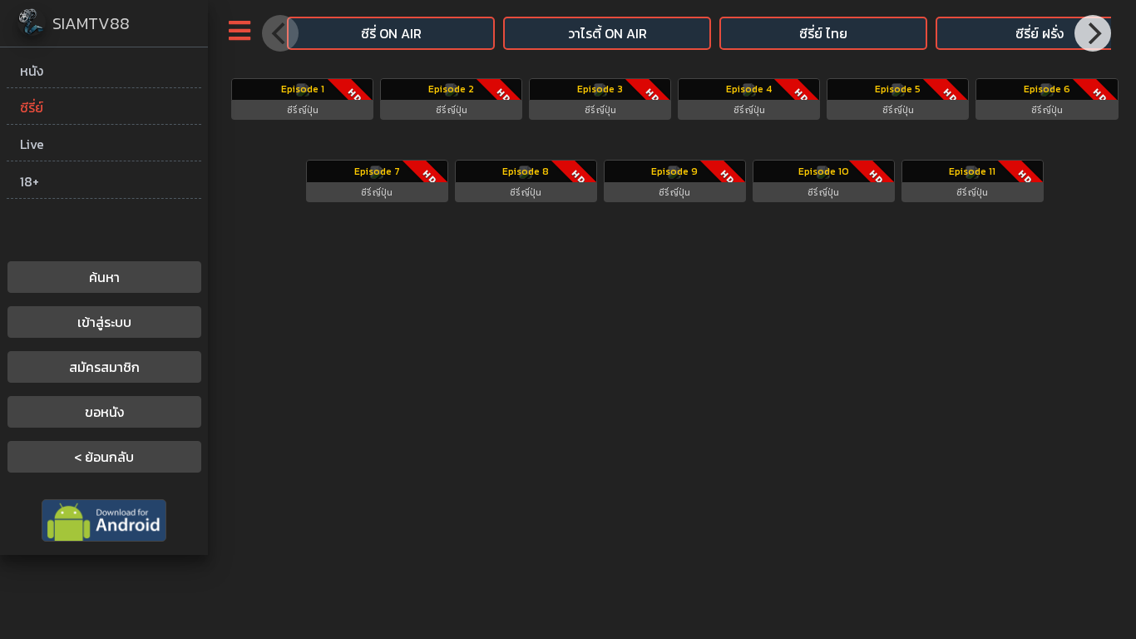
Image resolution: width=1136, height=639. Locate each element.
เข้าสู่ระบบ (104, 322)
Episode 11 (972, 171)
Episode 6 (1047, 89)
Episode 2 (451, 89)
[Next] (1092, 33)
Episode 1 (302, 89)
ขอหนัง (104, 412)
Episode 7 (377, 171)
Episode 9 (674, 171)
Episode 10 (823, 171)
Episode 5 (898, 89)
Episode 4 (749, 89)
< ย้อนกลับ (104, 457)
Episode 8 (525, 171)
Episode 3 (600, 89)
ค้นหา (104, 277)
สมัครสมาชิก (104, 367)
